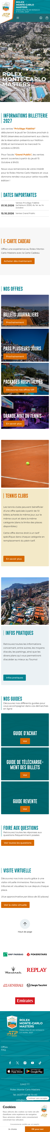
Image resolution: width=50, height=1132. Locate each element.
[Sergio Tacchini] (37, 985)
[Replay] (37, 970)
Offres (4, 1047)
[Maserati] (13, 970)
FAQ (3, 1049)
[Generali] (13, 985)
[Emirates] (25, 1001)
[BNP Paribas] (13, 954)
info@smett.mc (25, 1100)
